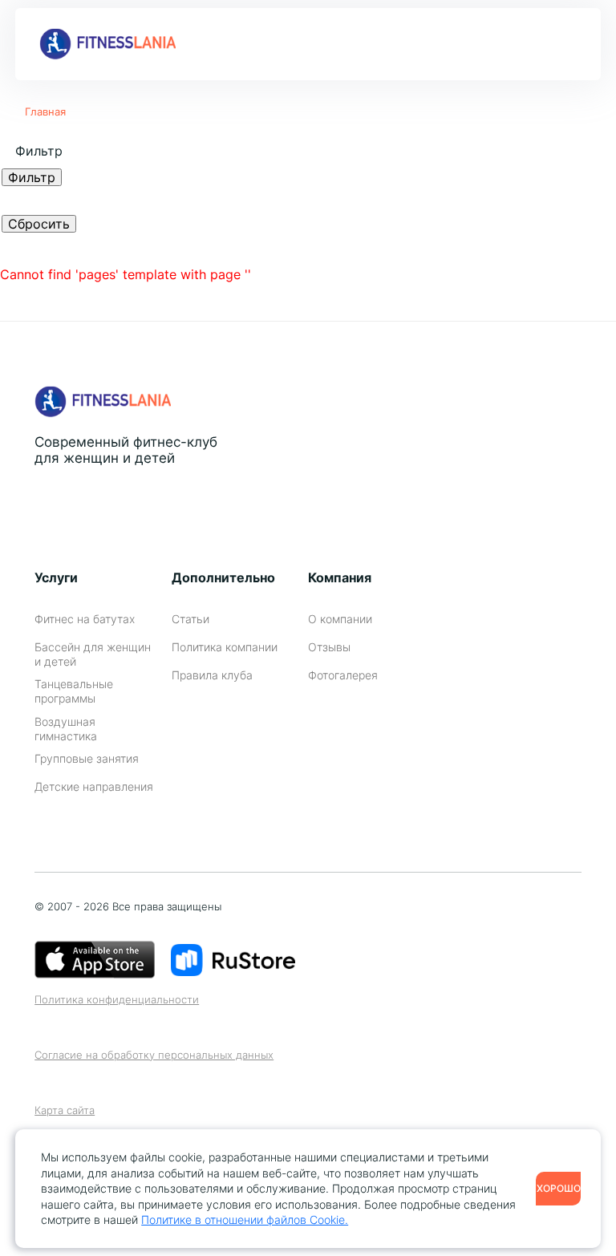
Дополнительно (223, 577)
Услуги (56, 577)
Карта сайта (64, 1110)
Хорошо (558, 1188)
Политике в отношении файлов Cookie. (244, 1219)
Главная (45, 111)
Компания (339, 577)
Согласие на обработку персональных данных (154, 1055)
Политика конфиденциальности (116, 1000)
